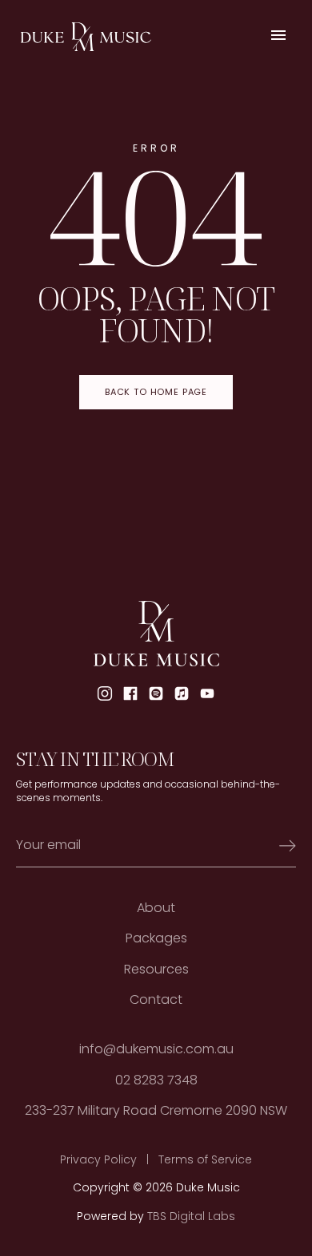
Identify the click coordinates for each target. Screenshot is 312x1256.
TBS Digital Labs (191, 1216)
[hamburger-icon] (278, 37)
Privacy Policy (98, 1159)
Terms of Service (205, 1159)
